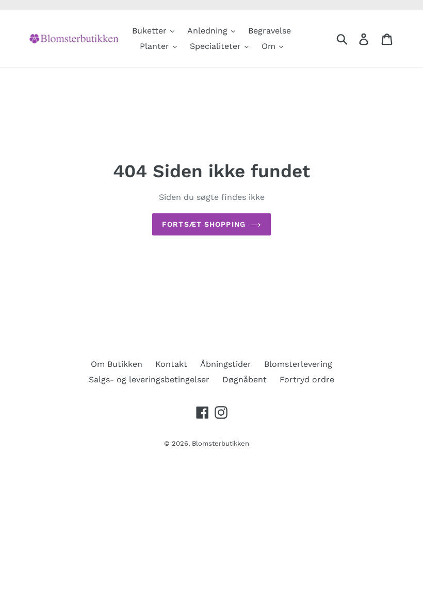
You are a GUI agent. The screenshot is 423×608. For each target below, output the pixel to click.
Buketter (150, 31)
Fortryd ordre (307, 379)
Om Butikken (116, 364)
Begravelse (269, 31)
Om (270, 46)
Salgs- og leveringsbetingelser (149, 379)
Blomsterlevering (298, 364)
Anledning (208, 31)
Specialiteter (216, 46)
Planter (156, 46)
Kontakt (171, 364)
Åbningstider (225, 364)
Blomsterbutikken (220, 443)
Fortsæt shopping (204, 224)
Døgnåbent (244, 379)
